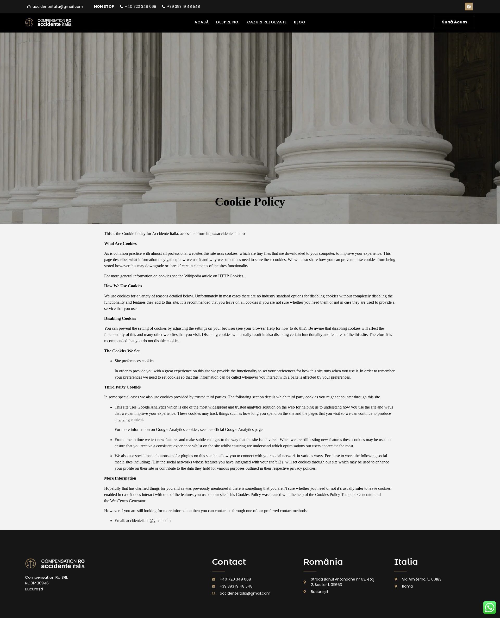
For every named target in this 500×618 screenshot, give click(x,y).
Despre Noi (228, 22)
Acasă (202, 22)
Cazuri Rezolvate (267, 22)
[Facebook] (469, 6)
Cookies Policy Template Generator (344, 494)
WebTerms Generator (127, 501)
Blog (299, 22)
